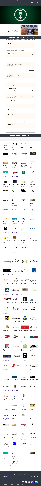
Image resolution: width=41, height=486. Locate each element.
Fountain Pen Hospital (23, 439)
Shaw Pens (31, 186)
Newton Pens (13, 149)
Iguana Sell (31, 195)
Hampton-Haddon (32, 233)
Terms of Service (28, 474)
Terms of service (18, 484)
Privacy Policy (25, 474)
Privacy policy (12, 484)
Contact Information (14, 474)
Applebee (13, 177)
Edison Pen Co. (5, 149)
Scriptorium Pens (5, 214)
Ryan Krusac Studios (32, 382)
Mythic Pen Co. (5, 186)
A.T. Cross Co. (13, 186)
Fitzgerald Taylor (32, 149)
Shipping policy (21, 484)
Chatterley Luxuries (32, 177)
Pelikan (4, 204)
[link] (16, 386)
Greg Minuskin (31, 457)
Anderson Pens (5, 391)
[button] (3, 2)
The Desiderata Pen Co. (24, 410)
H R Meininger (22, 204)
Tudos (4, 223)
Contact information (24, 484)
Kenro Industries (14, 252)
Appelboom (13, 195)
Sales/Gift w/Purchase (29, 64)
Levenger (31, 167)
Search (11, 474)
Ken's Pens (13, 233)
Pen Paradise (13, 167)
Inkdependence (14, 401)
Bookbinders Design (14, 205)
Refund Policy (22, 474)
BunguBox (22, 149)
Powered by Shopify (8, 484)
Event (32, 54)
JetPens (4, 242)
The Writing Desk (23, 168)
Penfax (4, 177)
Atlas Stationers (23, 458)
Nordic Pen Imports (23, 252)
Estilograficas (5, 167)
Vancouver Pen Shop (32, 205)
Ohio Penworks (32, 401)
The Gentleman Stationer (6, 233)
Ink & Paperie (22, 242)
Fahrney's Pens (14, 439)
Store (32, 96)
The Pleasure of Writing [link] (15, 391)
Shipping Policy (18, 474)
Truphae (22, 223)
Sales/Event (31, 69)
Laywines (13, 382)
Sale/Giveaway (31, 59)
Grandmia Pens (14, 223)
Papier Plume (5, 382)
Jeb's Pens (22, 186)
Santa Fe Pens (31, 410)
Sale (32, 80)
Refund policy (15, 484)
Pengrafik (4, 419)
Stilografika (13, 458)
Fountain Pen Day (5, 484)
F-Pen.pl (13, 242)
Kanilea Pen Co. (32, 224)
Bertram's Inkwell (14, 214)
